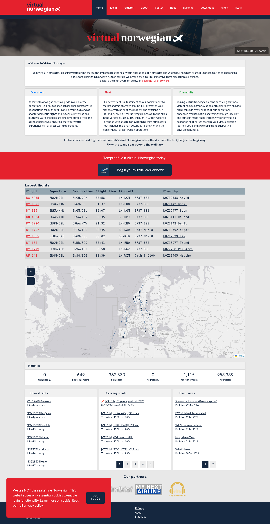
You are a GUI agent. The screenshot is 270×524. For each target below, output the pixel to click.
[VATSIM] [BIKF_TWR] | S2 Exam (120, 425)
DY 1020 (32, 223)
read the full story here (156, 80)
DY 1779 (32, 249)
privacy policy (33, 505)
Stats (238, 7)
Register (129, 7)
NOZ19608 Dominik (38, 425)
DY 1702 (32, 230)
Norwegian (61, 490)
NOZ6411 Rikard (176, 217)
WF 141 (31, 255)
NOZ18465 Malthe (177, 255)
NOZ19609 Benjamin (39, 413)
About (144, 7)
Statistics (140, 516)
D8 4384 (32, 217)
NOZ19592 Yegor (176, 230)
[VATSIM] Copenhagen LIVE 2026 (124, 401)
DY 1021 (32, 204)
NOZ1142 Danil (175, 204)
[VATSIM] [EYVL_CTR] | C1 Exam (120, 449)
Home (99, 7)
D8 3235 (32, 198)
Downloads (207, 7)
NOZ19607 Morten (38, 437)
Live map (188, 7)
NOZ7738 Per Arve (178, 249)
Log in (113, 7)
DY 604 (31, 242)
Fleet (173, 7)
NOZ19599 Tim (174, 236)
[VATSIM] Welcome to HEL (117, 437)
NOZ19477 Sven (175, 210)
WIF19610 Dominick (39, 401)
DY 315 (31, 210)
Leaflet (240, 355)
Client (224, 7)
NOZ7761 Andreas (38, 449)
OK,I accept (95, 498)
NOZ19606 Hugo (37, 461)
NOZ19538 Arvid (176, 198)
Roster (159, 7)
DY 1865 (32, 236)
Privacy (139, 508)
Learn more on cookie (55, 500)
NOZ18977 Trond (176, 242)
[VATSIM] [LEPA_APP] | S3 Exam (120, 413)
